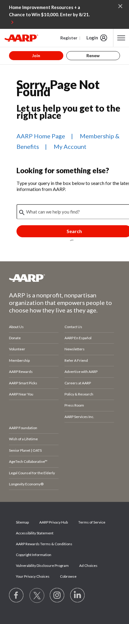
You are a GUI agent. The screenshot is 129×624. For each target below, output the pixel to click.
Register (68, 37)
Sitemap (22, 522)
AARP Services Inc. (79, 416)
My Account (70, 146)
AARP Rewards (21, 371)
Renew (93, 55)
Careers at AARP (77, 383)
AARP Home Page (40, 136)
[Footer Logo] (64, 277)
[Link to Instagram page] (57, 595)
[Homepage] (21, 37)
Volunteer (17, 349)
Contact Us (73, 326)
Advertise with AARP (81, 371)
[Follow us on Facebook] (16, 595)
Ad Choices (88, 565)
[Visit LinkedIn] (77, 595)
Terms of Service (91, 522)
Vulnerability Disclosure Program (42, 565)
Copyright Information (33, 554)
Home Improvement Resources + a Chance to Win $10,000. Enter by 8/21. (49, 11)
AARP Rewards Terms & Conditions (44, 544)
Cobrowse (68, 576)
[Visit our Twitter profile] (36, 595)
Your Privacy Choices (33, 576)
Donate (15, 338)
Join (36, 55)
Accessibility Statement (34, 533)
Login (92, 37)
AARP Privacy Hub (53, 522)
